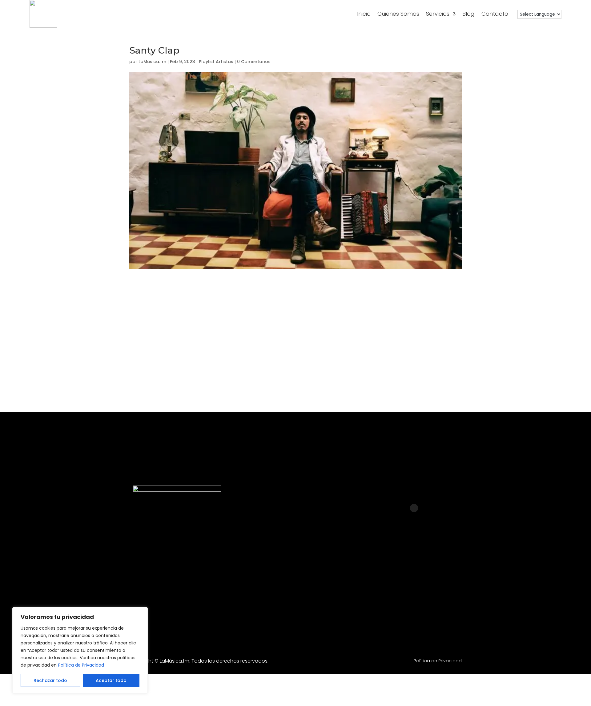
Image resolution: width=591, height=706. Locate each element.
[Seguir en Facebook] (366, 571)
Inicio (364, 14)
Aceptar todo (111, 680)
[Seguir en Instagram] (334, 571)
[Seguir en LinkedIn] (398, 571)
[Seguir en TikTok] (462, 571)
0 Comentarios (254, 61)
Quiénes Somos (398, 14)
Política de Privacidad (81, 665)
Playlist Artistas (216, 61)
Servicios (437, 14)
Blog (468, 14)
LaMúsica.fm (152, 61)
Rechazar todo (50, 680)
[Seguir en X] (494, 571)
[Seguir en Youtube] (430, 571)
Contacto (494, 14)
